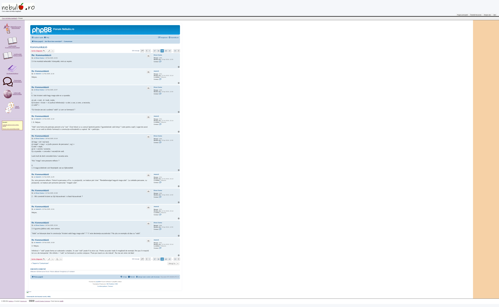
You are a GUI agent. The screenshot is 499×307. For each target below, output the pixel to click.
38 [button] (158, 51)
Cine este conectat (38, 269)
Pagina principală (462, 15)
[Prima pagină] (42, 30)
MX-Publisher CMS (112, 284)
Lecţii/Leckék (12, 46)
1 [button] (149, 51)
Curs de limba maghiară (9, 18)
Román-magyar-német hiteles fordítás (11, 128)
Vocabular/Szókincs (12, 73)
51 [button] (175, 51)
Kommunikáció (38, 47)
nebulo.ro (11, 301)
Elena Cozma (158, 55)
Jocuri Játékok (17, 107)
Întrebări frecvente (475, 15)
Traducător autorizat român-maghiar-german (11, 125)
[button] (142, 50)
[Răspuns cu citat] (148, 55)
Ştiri (495, 15)
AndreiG (156, 71)
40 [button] (166, 51)
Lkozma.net (23, 301)
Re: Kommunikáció (41, 55)
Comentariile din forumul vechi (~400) (38, 296)
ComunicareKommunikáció (17, 81)
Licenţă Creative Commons (42, 301)
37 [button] (155, 51)
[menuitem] (46, 37)
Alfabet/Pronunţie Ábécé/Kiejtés (15, 27)
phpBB (98, 281)
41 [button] (170, 51)
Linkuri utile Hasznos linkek (17, 93)
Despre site (487, 15)
